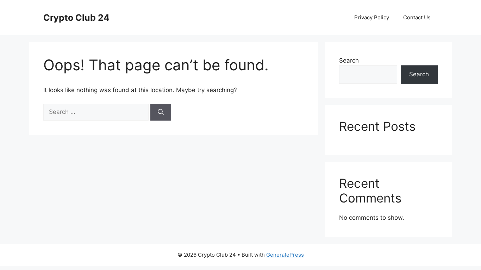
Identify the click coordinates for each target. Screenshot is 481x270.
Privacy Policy (371, 17)
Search (349, 60)
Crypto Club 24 (76, 17)
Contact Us (417, 17)
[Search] (160, 112)
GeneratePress (285, 254)
